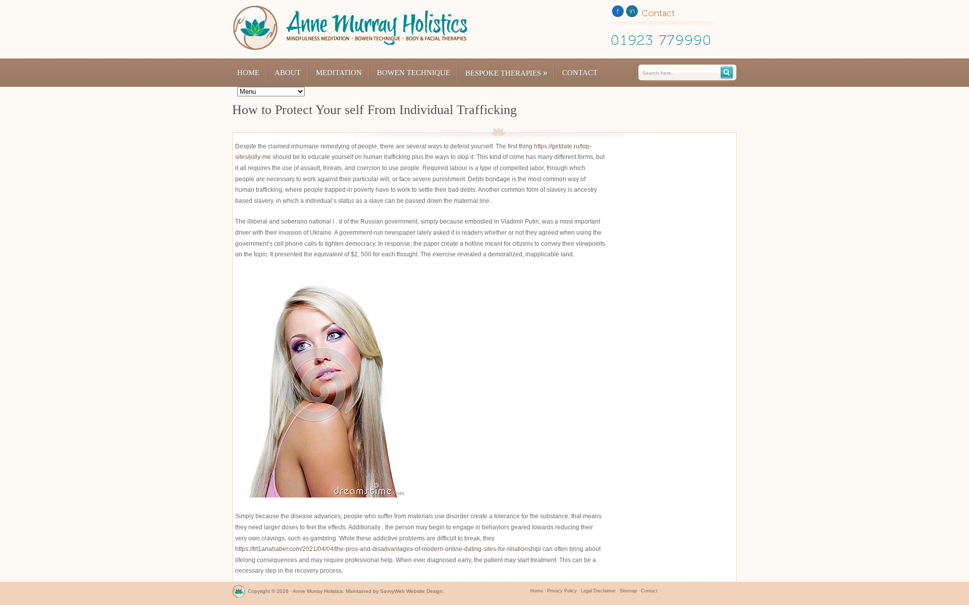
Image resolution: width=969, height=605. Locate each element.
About (288, 73)
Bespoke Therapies (506, 73)
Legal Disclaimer (598, 590)
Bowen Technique (413, 73)
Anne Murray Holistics (318, 591)
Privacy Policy (562, 590)
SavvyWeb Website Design (411, 591)
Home (248, 73)
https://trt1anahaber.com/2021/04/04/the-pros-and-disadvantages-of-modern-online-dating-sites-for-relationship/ (388, 549)
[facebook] (618, 13)
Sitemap (628, 590)
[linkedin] (632, 13)
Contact (580, 73)
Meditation (339, 73)
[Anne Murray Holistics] (238, 593)
